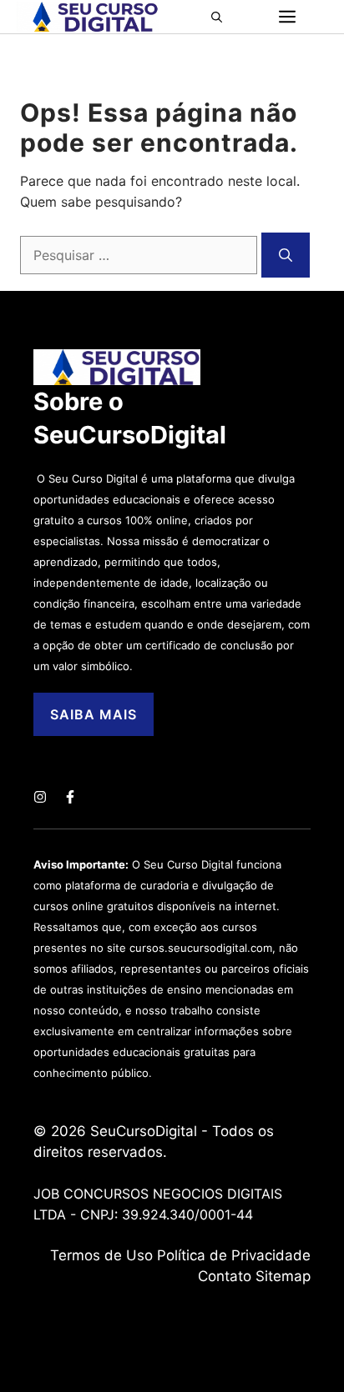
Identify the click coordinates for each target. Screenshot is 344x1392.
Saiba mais (93, 714)
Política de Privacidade (234, 1255)
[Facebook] (70, 797)
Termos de (88, 1255)
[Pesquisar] (285, 255)
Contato (224, 1276)
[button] (221, 16)
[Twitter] (40, 797)
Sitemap (283, 1276)
